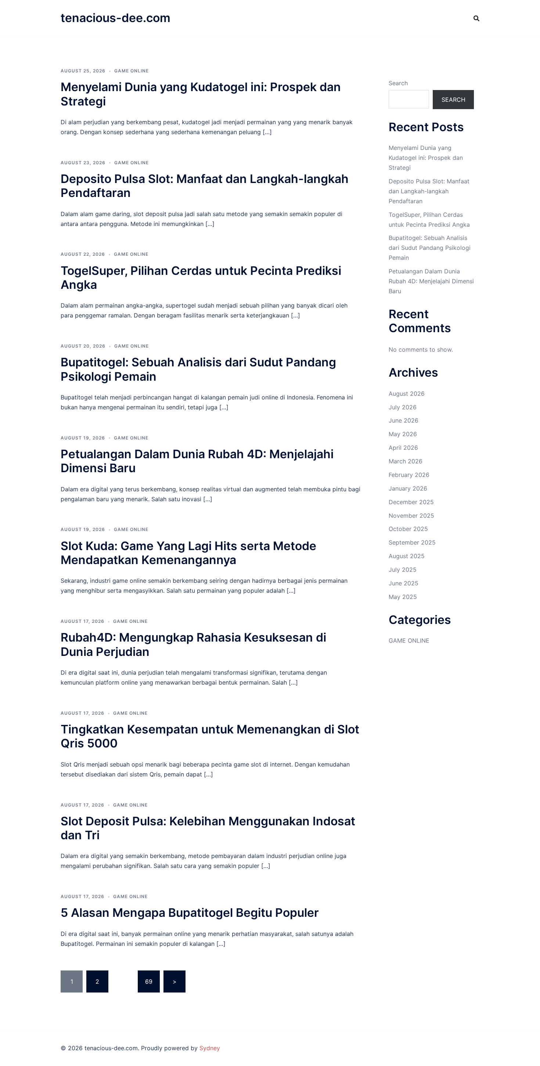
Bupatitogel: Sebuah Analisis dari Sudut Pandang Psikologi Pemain (198, 369)
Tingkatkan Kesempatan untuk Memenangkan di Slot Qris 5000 (210, 736)
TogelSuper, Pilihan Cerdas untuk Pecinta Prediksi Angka (201, 277)
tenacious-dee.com (115, 18)
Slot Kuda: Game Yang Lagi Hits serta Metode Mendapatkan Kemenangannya (188, 553)
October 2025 (408, 528)
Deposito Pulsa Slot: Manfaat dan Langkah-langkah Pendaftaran (205, 186)
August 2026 (407, 393)
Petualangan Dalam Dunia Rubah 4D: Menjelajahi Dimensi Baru (197, 461)
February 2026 (409, 474)
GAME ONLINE (131, 70)
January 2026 (408, 488)
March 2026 (405, 461)
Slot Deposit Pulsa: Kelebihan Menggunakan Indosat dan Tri (208, 828)
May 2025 (403, 596)
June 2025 (403, 583)
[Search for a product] (476, 18)
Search (398, 83)
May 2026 (403, 434)
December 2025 (411, 502)
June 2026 (403, 420)
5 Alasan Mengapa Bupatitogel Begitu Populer (190, 912)
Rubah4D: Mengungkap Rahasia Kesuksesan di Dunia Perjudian (193, 644)
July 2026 (403, 407)
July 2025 (403, 569)
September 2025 (412, 542)
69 (148, 981)
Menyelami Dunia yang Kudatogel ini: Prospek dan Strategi (201, 94)
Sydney (209, 1048)
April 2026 (403, 447)
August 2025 (407, 556)
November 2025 (411, 515)
